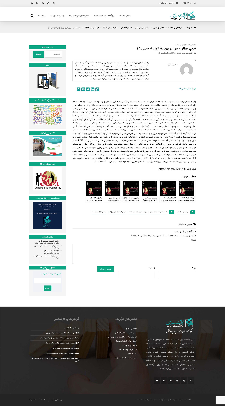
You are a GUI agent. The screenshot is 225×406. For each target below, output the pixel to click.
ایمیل (152, 268)
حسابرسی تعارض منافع (51, 250)
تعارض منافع (131, 328)
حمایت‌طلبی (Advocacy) (126, 333)
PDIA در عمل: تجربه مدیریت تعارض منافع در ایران (62, 343)
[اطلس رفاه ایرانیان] (47, 146)
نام (194, 268)
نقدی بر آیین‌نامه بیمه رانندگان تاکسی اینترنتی (46, 246)
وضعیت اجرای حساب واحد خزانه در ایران (65, 348)
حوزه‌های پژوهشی (129, 345)
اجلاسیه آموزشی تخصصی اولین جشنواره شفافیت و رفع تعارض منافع (47, 242)
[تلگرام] (48, 3)
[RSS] (32, 3)
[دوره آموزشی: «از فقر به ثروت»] (47, 215)
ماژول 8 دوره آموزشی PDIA (118, 212)
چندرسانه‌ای (132, 353)
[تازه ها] (47, 80)
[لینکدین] (37, 3)
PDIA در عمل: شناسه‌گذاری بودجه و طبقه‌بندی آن (62, 333)
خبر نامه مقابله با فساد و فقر (125, 358)
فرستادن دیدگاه (105, 269)
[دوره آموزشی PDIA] (47, 178)
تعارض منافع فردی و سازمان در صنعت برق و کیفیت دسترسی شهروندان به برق (55, 359)
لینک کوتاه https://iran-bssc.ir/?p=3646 (177, 169)
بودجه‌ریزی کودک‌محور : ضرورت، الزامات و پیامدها (46, 257)
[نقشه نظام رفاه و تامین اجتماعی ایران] (47, 114)
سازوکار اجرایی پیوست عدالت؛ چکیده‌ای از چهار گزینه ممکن (59, 338)
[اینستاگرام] (54, 3)
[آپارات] (43, 3)
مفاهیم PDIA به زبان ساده (99, 212)
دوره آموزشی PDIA (183, 212)
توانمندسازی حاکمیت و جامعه (137, 212)
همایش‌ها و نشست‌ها (128, 349)
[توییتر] (157, 380)
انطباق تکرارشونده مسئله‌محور (158, 212)
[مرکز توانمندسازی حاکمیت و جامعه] (183, 15)
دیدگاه (193, 240)
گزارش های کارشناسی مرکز (126, 341)
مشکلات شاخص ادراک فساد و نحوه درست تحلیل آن (61, 353)
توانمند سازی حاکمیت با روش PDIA (122, 337)
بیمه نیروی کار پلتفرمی (51, 253)
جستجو (38, 54)
